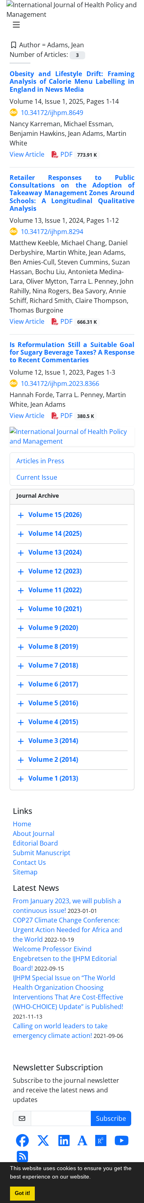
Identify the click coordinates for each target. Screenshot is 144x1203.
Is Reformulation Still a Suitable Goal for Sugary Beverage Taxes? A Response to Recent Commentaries (72, 352)
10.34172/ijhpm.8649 (52, 112)
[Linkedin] (64, 1142)
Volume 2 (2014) (53, 759)
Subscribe (111, 1118)
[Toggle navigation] (69, 24)
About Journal (33, 833)
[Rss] (22, 1159)
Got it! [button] (22, 1193)
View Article (27, 154)
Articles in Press (40, 460)
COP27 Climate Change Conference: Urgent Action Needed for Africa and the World (67, 930)
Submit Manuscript (41, 852)
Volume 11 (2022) (55, 589)
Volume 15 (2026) (55, 514)
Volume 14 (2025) (55, 533)
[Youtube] (121, 1142)
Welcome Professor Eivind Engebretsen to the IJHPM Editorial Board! (65, 959)
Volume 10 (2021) (55, 608)
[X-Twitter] (43, 1142)
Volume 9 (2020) (53, 627)
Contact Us (29, 862)
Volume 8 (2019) (53, 646)
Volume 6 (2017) (53, 684)
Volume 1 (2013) (53, 778)
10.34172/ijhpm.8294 (52, 231)
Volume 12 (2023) (55, 571)
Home (22, 823)
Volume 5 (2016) (53, 702)
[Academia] (82, 1142)
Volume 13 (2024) (55, 552)
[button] (93, 1178)
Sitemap (25, 872)
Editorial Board (35, 843)
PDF (78, 154)
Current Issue (36, 477)
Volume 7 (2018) (53, 665)
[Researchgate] (100, 1142)
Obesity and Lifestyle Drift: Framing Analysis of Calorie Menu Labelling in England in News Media (72, 81)
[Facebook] (22, 1142)
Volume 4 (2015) (53, 721)
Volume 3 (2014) (53, 740)
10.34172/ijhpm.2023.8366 (60, 383)
